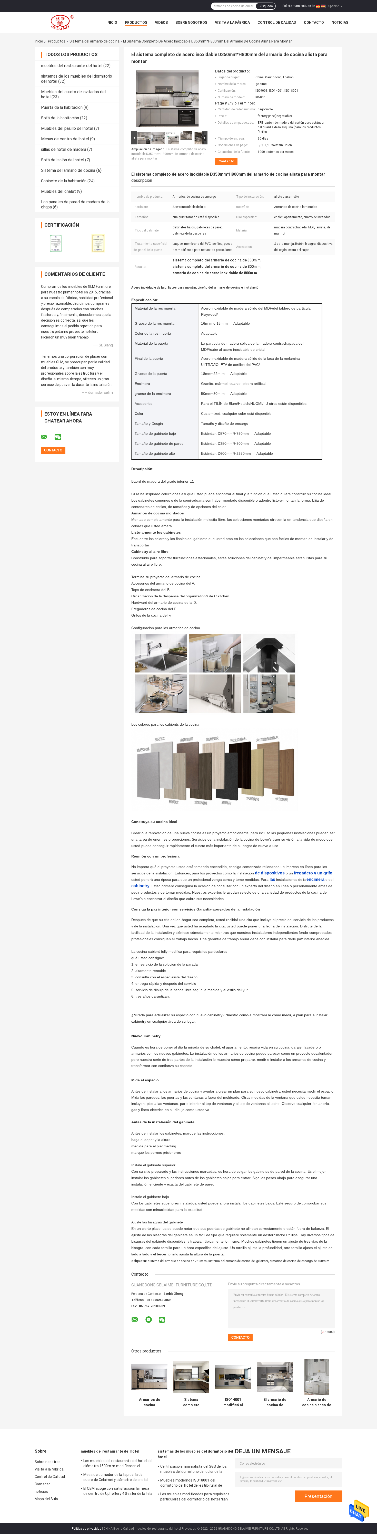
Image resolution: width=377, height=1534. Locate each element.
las (272, 879)
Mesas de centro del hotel (65, 138)
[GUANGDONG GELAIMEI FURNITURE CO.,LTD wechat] (61, 437)
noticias (340, 22)
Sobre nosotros (191, 22)
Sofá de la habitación (60, 117)
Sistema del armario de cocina (95, 41)
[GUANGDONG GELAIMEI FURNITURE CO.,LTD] (63, 22)
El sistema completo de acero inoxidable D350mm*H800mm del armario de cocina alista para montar (168, 153)
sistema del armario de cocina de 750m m (177, 1261)
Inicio (111, 22)
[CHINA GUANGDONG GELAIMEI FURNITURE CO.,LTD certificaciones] (56, 243)
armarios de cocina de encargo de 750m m (299, 1261)
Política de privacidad (86, 1528)
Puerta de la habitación (62, 107)
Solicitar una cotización (298, 6)
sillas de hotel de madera (63, 149)
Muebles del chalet (58, 191)
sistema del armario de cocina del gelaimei (238, 1261)
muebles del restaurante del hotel (71, 65)
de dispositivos (270, 873)
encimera (315, 879)
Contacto (314, 22)
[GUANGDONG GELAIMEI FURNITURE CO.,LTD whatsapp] (148, 1320)
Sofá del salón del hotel (62, 159)
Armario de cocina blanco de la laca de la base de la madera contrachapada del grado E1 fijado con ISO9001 (316, 1402)
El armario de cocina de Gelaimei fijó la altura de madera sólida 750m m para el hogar (275, 1402)
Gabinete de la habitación (63, 180)
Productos (136, 22)
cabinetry (140, 886)
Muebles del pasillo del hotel (67, 128)
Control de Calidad (276, 22)
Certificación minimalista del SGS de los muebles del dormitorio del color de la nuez (193, 1469)
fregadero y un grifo (313, 873)
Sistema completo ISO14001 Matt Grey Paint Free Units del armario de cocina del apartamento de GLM (191, 1402)
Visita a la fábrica (232, 22)
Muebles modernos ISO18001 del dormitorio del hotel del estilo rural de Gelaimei (191, 1483)
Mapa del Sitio (46, 1499)
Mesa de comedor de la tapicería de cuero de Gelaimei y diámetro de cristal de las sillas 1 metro (115, 1478)
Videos (161, 22)
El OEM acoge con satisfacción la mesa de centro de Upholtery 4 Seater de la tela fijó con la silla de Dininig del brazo (117, 1491)
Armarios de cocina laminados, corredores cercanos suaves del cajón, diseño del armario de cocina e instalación (149, 1402)
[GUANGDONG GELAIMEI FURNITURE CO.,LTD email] (47, 437)
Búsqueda (266, 6)
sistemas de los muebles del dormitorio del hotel (195, 1454)
